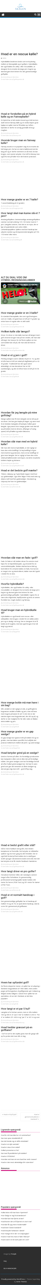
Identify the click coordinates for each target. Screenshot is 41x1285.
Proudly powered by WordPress (13, 1279)
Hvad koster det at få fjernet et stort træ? (16, 1221)
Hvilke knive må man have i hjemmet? (14, 1212)
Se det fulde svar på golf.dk (9, 1004)
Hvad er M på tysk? (10, 1114)
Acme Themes (21, 1282)
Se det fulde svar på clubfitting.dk (11, 240)
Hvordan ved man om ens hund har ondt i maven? (19, 1159)
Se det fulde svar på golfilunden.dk (12, 437)
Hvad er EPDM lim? (8, 1156)
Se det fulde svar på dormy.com (11, 135)
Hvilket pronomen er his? (10, 1150)
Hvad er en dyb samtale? (10, 1144)
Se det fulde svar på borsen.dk (10, 487)
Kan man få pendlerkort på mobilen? (14, 1153)
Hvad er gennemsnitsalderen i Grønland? (32, 1116)
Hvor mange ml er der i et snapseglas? (15, 1234)
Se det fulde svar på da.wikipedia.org (12, 1022)
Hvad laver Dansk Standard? (11, 1228)
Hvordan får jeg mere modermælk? (13, 1224)
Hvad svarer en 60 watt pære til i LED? (15, 1240)
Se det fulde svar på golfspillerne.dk (12, 466)
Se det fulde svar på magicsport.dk (12, 208)
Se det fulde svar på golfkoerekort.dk (12, 350)
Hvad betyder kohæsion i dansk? (12, 1231)
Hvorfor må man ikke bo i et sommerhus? (16, 1135)
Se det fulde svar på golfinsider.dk (12, 911)
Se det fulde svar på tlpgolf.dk (10, 632)
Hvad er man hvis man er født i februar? (15, 1237)
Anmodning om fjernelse (11, 77)
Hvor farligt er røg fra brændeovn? (13, 1215)
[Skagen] (3, 14)
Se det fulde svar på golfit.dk (10, 376)
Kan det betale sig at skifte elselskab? (14, 1141)
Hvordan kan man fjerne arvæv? (12, 1218)
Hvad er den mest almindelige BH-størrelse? (17, 1162)
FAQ (5, 1261)
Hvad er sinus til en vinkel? (10, 1147)
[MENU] (38, 14)
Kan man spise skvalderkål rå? (11, 1138)
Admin (4, 58)
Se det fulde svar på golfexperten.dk (12, 79)
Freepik (13, 1254)
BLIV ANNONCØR (10, 1268)
